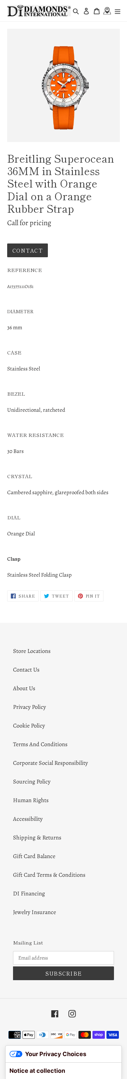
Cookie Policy (29, 725)
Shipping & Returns (37, 837)
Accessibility (28, 819)
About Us (24, 688)
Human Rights (31, 800)
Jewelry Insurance (34, 912)
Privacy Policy (29, 707)
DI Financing (29, 893)
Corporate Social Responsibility (50, 763)
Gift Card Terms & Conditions (49, 875)
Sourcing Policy (31, 781)
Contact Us (26, 670)
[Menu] (117, 10)
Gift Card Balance (34, 856)
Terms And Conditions (40, 744)
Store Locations (31, 651)
